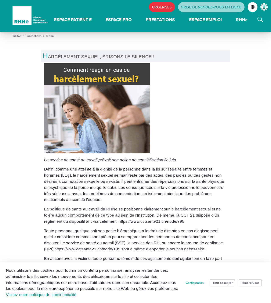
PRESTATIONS (160, 19)
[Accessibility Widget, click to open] (264, 7)
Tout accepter (222, 282)
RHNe (242, 19)
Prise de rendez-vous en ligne (211, 7)
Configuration (195, 282)
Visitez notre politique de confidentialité (41, 294)
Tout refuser (250, 282)
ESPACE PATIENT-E (73, 19)
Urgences (162, 7)
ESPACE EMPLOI (205, 19)
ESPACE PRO (119, 19)
